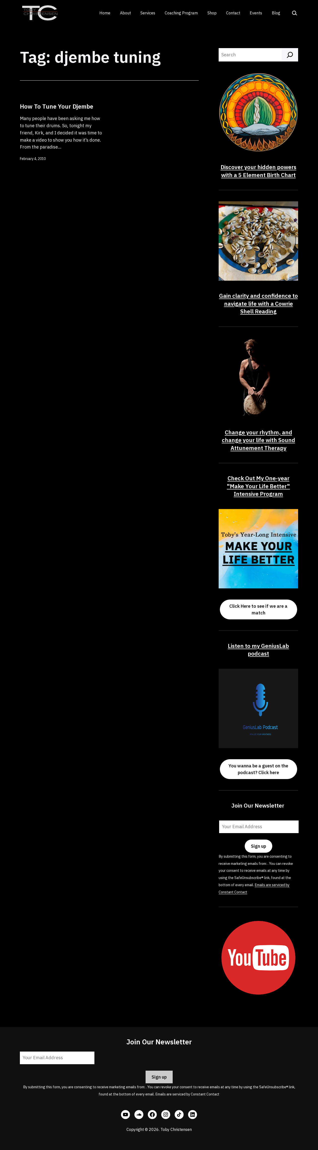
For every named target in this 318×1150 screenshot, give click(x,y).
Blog (276, 12)
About (125, 12)
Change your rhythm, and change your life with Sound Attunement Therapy (258, 440)
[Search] (290, 54)
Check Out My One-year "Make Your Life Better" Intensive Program (258, 486)
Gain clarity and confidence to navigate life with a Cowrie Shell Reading (258, 303)
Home (104, 12)
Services (147, 12)
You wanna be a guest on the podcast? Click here (258, 769)
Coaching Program (181, 12)
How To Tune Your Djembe (56, 106)
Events (256, 12)
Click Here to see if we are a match (258, 609)
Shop (212, 12)
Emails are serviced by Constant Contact (187, 1094)
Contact (233, 12)
